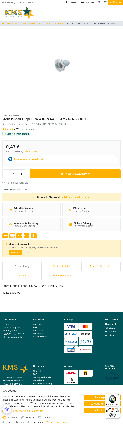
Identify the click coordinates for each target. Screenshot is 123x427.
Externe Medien (16, 421)
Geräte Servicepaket (42, 377)
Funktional (38, 421)
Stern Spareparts (29, 23)
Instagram (112, 327)
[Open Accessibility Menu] (6, 409)
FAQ (35, 374)
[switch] (112, 415)
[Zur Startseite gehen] (3, 23)
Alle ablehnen (102, 410)
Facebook (111, 324)
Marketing (47, 417)
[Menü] (118, 395)
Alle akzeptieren (102, 397)
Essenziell (13, 417)
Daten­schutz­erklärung (16, 410)
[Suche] (99, 2)
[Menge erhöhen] (21, 173)
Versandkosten (31, 152)
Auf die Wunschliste (15, 183)
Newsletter (38, 371)
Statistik (30, 417)
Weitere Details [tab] (61, 266)
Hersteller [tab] (22, 275)
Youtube (111, 331)
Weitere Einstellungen (58, 421)
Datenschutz (39, 333)
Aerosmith (59, 23)
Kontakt (37, 324)
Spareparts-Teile (13, 23)
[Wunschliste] (105, 2)
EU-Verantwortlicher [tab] (101, 266)
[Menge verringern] (6, 173)
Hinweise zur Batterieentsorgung (42, 382)
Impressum (37, 410)
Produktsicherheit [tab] (61, 275)
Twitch (110, 335)
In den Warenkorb (77, 174)
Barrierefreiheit (40, 336)
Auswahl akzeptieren (102, 403)
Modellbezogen (45, 23)
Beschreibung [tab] (22, 266)
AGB (35, 327)
